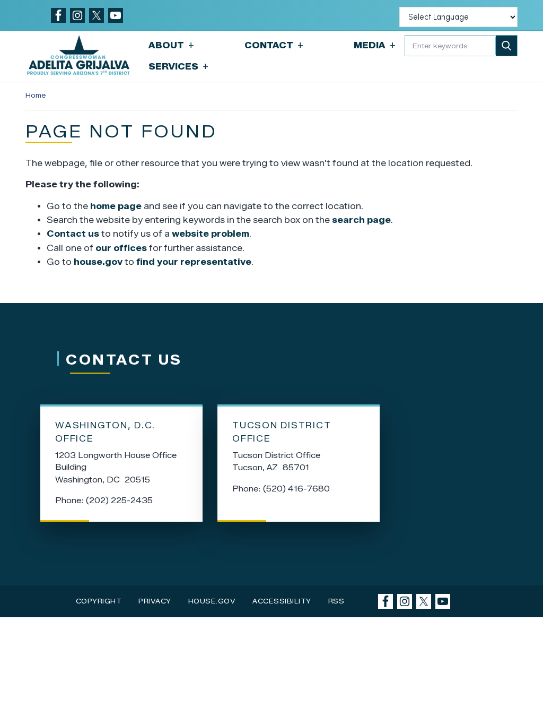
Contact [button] (273, 45)
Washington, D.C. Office (105, 432)
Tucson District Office (281, 432)
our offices (121, 248)
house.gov (98, 262)
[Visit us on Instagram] (77, 15)
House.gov (212, 601)
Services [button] (178, 66)
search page (361, 220)
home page (116, 206)
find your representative (193, 262)
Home (35, 95)
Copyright (99, 601)
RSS (336, 601)
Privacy (154, 601)
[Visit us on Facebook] (58, 15)
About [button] (171, 45)
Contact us (73, 234)
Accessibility (281, 601)
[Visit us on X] (96, 15)
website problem (210, 234)
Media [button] (375, 45)
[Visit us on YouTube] (115, 15)
